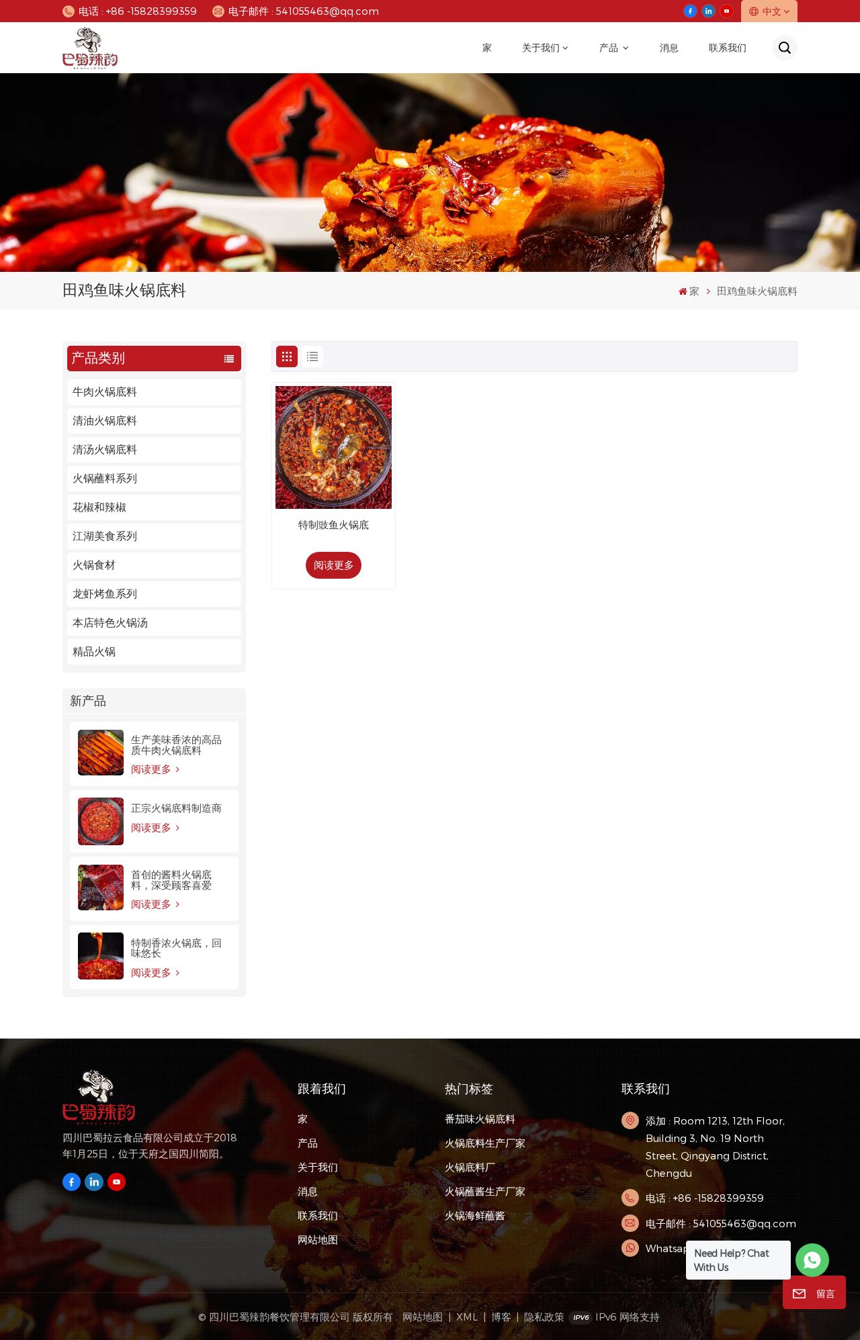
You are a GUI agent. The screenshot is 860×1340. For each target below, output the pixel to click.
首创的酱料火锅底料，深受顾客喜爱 (171, 879)
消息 (669, 47)
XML (467, 1316)
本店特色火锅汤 (110, 622)
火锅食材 (94, 565)
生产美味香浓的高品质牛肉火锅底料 (176, 744)
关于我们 (541, 47)
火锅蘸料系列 (105, 478)
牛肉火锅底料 (105, 391)
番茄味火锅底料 (480, 1118)
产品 (609, 47)
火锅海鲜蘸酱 (475, 1215)
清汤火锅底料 (105, 449)
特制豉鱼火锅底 (333, 525)
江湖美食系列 (105, 536)
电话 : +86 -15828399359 (138, 11)
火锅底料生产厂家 (485, 1143)
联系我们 (727, 47)
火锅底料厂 (470, 1167)
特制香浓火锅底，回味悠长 (176, 948)
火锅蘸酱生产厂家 (485, 1191)
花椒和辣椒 (99, 507)
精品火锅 (94, 651)
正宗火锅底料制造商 (176, 808)
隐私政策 (544, 1316)
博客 (501, 1316)
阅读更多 (152, 769)
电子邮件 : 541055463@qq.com (303, 11)
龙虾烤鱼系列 (105, 593)
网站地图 (318, 1239)
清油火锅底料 (105, 420)
